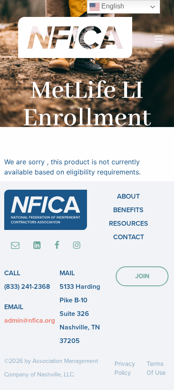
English (112, 6)
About (128, 196)
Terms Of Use (156, 368)
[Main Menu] (159, 39)
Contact (128, 237)
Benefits (128, 210)
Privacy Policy (124, 368)
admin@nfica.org (29, 320)
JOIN (142, 275)
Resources (128, 223)
